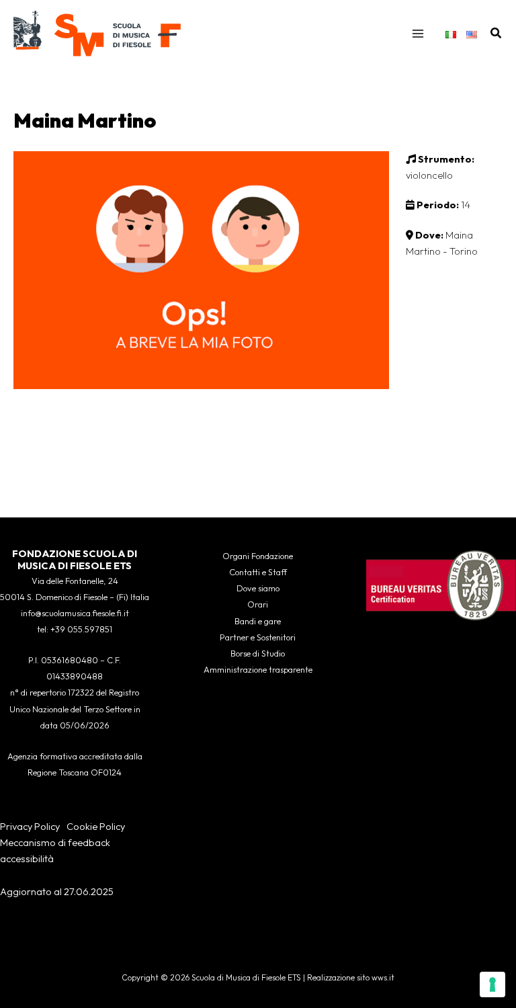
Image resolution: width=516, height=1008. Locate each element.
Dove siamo (258, 588)
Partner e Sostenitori (258, 637)
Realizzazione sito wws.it (350, 977)
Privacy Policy (30, 826)
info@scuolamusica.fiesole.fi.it (75, 612)
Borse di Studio (257, 653)
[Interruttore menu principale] (418, 33)
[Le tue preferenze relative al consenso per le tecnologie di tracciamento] (492, 984)
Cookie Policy (96, 826)
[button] (496, 33)
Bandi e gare (257, 621)
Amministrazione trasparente (258, 669)
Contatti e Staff (258, 571)
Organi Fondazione (257, 555)
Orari (257, 604)
